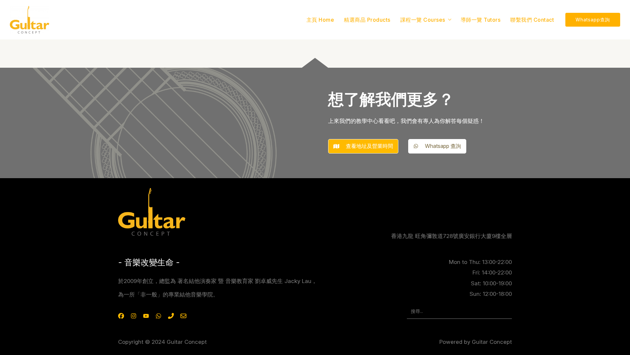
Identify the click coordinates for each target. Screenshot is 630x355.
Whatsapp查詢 (593, 19)
